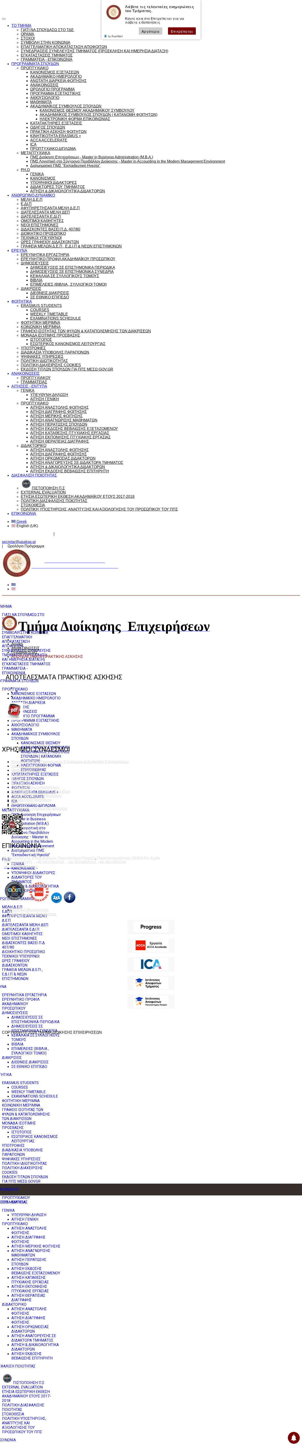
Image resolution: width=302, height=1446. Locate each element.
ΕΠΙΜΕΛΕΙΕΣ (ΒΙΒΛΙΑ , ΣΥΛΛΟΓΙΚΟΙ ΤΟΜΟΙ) (68, 284)
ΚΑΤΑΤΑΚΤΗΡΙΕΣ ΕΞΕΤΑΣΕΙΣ (56, 123)
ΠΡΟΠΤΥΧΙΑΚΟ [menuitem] (15, 689)
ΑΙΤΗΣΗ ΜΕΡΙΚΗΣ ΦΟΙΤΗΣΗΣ (56, 416)
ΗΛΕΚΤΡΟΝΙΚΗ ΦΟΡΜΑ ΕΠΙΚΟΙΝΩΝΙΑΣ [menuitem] (41, 767)
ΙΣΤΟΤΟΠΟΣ (41, 340)
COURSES (39, 310)
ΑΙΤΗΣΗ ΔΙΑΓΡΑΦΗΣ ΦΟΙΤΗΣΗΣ (58, 412)
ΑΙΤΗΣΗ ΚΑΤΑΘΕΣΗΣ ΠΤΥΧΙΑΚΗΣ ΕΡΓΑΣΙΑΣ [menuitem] (30, 1279)
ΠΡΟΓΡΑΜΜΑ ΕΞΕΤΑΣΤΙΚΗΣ (55, 93)
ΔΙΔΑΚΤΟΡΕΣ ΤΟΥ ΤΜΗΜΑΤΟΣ (57, 187)
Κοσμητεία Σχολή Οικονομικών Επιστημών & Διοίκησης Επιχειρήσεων (70, 762)
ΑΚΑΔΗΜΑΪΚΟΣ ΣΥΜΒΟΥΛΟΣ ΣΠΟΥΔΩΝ (65, 106)
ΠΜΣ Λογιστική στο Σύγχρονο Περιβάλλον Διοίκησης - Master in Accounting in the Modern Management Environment (127, 161)
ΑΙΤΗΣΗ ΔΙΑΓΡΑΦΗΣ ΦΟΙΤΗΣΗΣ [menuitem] (28, 1239)
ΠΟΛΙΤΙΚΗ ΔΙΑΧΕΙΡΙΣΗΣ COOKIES (51, 365)
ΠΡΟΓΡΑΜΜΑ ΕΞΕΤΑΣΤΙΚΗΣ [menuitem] (35, 720)
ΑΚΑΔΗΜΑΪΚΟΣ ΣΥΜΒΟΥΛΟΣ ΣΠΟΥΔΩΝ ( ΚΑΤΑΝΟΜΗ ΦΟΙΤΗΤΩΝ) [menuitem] (45, 756)
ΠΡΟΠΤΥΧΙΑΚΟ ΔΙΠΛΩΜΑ (53, 149)
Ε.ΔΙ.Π (26, 204)
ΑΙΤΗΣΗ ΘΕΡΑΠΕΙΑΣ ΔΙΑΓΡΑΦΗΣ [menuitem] (28, 1297)
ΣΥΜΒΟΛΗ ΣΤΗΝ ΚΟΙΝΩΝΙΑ (45, 43)
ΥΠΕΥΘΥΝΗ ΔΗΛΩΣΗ (49, 395)
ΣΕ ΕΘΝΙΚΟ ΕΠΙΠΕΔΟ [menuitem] (29, 1066)
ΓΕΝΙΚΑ (37, 174)
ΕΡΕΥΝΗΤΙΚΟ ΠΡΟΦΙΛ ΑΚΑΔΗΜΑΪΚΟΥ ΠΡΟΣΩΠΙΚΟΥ (68, 259)
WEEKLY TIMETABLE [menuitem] (28, 1092)
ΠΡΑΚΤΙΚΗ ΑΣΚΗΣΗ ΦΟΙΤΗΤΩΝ (58, 132)
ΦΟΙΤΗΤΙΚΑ (21, 301)
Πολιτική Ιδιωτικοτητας (30, 910)
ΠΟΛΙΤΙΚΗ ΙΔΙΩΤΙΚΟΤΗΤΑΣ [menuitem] (24, 1163)
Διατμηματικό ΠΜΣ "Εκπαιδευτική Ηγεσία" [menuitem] (30, 852)
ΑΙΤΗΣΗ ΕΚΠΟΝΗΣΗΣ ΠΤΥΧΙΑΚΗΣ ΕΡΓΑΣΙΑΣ (70, 437)
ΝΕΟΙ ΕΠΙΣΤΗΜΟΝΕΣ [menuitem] (19, 938)
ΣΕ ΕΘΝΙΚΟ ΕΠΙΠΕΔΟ (49, 297)
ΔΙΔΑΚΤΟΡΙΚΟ (33, 446)
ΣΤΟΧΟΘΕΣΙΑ (33, 505)
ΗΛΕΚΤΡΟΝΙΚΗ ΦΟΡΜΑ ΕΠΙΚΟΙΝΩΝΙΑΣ (75, 119)
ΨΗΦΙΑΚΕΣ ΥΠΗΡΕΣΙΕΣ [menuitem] (21, 1159)
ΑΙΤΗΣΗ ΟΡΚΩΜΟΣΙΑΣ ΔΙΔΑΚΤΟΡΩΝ (63, 458)
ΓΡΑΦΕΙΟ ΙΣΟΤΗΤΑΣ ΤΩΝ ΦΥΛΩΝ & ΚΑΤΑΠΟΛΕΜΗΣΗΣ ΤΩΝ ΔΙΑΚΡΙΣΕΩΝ (86, 331)
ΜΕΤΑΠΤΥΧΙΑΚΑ (35, 153)
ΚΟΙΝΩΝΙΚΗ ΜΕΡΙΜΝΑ (41, 327)
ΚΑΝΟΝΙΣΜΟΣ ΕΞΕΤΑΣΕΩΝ (54, 72)
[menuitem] (23, 1382)
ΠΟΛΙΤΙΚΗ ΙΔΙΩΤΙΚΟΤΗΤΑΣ (44, 361)
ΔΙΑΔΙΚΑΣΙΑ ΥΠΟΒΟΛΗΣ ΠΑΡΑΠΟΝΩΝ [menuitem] (22, 1152)
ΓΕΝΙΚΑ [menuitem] (8, 1210)
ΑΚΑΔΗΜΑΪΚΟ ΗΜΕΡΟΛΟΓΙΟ (56, 76)
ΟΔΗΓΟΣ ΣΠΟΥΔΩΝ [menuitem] (27, 779)
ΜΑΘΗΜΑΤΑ (41, 102)
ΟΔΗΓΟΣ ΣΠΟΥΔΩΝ (47, 127)
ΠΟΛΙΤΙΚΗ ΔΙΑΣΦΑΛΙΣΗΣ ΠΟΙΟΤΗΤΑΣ (54, 501)
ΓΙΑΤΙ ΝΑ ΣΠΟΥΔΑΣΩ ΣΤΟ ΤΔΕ (47, 30)
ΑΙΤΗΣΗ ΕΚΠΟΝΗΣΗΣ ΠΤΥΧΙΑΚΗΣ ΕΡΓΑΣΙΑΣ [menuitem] (30, 1288)
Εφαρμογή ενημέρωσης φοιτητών (39, 808)
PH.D (25, 170)
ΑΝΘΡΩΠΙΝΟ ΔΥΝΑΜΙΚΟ (33, 195)
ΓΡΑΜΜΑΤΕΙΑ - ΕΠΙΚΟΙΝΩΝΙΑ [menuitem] (15, 670)
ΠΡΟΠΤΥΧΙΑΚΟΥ (36, 378)
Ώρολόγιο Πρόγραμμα (47, 6)
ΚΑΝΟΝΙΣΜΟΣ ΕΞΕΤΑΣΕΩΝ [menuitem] (33, 693)
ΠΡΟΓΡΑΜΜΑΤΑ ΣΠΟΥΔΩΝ (35, 64)
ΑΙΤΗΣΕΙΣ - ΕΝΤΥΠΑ (29, 386)
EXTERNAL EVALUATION (43, 492)
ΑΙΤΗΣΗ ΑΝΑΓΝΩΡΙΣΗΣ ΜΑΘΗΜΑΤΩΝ (63, 420)
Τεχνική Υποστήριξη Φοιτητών (36, 796)
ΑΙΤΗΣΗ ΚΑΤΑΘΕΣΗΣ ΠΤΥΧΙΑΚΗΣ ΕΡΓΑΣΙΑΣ (69, 433)
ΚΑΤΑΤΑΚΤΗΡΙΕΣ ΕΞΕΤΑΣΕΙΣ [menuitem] (35, 774)
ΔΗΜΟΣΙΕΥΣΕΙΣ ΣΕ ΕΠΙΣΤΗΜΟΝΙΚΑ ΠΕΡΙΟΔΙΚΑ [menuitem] (35, 1019)
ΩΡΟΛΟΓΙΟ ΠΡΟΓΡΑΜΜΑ (52, 89)
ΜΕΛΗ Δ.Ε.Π (31, 200)
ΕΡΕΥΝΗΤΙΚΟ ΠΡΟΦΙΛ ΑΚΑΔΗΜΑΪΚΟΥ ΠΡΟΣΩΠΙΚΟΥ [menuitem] (21, 1004)
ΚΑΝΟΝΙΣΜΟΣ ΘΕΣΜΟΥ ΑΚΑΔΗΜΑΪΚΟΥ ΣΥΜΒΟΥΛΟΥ (87, 110)
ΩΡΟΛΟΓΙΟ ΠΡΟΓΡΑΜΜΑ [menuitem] (33, 716)
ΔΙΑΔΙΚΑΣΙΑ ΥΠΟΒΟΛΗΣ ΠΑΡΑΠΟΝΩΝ (55, 352)
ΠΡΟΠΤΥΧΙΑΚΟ (34, 68)
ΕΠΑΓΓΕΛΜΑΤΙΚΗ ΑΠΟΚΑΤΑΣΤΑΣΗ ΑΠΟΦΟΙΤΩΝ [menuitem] (17, 641)
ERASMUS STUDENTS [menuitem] (20, 1083)
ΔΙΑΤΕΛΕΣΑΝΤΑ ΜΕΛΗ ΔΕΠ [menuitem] (25, 925)
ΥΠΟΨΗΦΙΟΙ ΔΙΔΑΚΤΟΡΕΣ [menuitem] (33, 873)
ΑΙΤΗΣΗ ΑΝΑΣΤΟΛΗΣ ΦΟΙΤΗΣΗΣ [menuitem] (29, 1230)
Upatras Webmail (25, 766)
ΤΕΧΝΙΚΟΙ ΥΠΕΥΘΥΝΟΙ (41, 238)
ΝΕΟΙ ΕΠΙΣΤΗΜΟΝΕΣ (40, 225)
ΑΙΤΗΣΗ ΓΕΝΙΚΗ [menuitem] (24, 1219)
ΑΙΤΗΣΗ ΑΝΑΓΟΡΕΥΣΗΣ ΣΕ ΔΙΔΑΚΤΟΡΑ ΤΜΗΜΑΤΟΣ (76, 463)
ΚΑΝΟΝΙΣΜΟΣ (42, 178)
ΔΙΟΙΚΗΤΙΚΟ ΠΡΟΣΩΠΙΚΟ (43, 233)
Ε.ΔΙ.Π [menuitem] (7, 911)
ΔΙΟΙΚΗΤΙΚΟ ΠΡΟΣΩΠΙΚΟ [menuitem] (23, 952)
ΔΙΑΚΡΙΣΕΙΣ (31, 289)
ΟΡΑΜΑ (27, 34)
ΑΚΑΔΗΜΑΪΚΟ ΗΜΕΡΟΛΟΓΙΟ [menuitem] (36, 698)
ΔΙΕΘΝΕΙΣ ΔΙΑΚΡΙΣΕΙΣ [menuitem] (30, 1062)
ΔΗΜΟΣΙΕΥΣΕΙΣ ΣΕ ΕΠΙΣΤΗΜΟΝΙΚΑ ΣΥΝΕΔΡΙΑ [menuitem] (34, 1028)
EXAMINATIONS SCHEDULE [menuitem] (34, 1096)
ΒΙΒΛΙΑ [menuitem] (17, 1044)
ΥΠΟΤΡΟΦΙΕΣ (33, 348)
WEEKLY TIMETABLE (49, 314)
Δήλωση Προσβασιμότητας (34, 914)
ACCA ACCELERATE (48, 140)
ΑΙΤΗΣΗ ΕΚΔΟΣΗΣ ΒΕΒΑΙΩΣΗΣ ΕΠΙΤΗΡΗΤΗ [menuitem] (32, 1355)
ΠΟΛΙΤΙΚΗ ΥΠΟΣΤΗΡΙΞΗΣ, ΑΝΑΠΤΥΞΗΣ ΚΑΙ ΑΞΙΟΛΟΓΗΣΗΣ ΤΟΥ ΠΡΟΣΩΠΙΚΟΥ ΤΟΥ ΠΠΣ (99, 509)
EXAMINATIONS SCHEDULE (55, 318)
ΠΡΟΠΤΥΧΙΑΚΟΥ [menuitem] (16, 1197)
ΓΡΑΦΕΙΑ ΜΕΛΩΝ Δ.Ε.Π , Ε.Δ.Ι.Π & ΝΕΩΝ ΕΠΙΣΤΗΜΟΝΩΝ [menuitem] (22, 974)
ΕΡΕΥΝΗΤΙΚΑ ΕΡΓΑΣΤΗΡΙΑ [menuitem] (24, 995)
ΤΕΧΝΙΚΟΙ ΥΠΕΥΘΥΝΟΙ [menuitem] (21, 956)
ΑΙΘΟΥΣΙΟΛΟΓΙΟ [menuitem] (25, 725)
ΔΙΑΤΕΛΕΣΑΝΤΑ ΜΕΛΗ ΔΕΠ (45, 212)
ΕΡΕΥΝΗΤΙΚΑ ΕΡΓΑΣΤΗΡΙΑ (45, 255)
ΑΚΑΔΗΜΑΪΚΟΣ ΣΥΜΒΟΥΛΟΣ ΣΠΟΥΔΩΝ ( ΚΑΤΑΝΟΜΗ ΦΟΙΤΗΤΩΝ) (98, 115)
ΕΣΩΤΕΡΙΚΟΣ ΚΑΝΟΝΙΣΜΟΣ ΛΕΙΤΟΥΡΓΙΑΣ (67, 344)
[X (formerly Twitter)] (16, 692)
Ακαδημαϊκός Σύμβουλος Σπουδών (86, 534)
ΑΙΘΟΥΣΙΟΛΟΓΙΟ (44, 98)
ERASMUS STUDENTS (41, 306)
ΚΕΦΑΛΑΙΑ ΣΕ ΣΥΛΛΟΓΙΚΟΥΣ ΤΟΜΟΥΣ (64, 276)
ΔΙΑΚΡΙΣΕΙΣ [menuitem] (12, 1057)
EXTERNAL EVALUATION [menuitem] (22, 1387)
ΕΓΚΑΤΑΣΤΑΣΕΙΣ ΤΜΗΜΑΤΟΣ (47, 55)
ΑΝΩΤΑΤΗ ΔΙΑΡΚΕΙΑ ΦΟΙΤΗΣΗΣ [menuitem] (28, 704)
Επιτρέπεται (182, 31)
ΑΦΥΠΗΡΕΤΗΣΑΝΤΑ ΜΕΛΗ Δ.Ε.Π (50, 208)
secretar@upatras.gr (19, 542)
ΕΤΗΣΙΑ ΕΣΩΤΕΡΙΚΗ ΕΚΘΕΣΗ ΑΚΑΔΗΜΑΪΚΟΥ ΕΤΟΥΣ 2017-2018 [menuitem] (26, 1396)
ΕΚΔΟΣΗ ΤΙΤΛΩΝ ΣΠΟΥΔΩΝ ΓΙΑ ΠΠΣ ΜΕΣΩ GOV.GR (67, 369)
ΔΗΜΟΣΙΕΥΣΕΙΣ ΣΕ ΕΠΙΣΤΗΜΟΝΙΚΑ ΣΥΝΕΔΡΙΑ (72, 272)
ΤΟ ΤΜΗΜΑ (21, 26)
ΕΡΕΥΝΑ (19, 250)
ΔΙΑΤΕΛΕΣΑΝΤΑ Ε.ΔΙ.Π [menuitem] (20, 929)
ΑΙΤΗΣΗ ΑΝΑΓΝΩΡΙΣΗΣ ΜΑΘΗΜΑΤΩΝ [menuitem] (30, 1252)
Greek (21, 522)
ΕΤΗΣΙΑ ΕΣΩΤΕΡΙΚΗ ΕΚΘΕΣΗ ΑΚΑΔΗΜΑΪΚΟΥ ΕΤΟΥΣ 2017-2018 (77, 497)
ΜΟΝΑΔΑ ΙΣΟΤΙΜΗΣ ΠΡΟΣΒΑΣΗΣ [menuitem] (19, 1125)
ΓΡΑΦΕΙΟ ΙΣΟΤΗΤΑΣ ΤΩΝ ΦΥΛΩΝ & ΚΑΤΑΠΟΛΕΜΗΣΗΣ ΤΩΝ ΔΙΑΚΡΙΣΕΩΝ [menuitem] (26, 1114)
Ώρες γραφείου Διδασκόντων (27, 534)
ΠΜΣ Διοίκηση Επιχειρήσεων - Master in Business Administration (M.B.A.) (91, 157)
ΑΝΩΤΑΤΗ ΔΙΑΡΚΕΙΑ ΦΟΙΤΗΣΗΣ (58, 81)
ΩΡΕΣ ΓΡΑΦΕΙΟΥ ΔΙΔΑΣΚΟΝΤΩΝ (50, 242)
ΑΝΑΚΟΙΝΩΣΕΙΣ (44, 85)
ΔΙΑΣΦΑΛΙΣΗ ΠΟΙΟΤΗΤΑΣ (34, 475)
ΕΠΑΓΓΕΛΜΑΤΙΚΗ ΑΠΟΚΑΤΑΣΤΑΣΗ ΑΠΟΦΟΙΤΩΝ (64, 47)
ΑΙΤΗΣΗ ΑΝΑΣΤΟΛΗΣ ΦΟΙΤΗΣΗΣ (59, 407)
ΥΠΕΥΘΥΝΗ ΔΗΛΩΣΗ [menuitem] (28, 1215)
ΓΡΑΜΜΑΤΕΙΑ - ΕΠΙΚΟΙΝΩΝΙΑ (46, 60)
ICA (33, 144)
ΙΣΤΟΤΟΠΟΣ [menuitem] (21, 1132)
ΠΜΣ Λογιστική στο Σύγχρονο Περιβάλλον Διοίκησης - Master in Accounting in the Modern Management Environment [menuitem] (32, 837)
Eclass (17, 779)
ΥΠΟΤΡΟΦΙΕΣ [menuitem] (13, 1145)
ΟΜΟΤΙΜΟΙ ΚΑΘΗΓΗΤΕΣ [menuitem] (22, 934)
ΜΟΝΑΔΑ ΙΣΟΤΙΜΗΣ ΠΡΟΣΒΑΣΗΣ (50, 335)
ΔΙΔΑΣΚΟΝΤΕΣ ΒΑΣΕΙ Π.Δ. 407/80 (50, 229)
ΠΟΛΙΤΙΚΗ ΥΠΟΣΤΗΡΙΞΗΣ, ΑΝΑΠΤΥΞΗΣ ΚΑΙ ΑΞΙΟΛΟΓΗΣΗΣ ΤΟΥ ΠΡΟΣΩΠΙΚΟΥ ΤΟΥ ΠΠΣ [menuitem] (24, 1425)
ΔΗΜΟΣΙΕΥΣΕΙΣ (35, 263)
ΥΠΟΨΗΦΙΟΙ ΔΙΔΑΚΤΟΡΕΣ (53, 183)
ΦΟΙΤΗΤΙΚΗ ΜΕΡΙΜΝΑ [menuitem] (21, 1101)
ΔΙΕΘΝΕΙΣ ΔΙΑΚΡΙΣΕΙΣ (49, 293)
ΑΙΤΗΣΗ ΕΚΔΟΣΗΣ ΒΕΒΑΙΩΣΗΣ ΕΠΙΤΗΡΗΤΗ (69, 471)
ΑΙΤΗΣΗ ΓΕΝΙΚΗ (44, 399)
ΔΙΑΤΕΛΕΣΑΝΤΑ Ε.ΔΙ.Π (41, 217)
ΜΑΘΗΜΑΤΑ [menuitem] (21, 729)
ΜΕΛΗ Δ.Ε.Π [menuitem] (12, 907)
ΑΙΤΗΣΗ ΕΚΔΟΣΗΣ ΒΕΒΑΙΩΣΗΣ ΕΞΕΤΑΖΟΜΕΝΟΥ (74, 429)
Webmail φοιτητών (26, 770)
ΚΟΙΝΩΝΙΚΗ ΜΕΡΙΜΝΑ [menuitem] (21, 1105)
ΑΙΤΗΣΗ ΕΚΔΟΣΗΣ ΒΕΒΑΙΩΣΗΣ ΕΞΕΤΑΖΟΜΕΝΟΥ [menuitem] (35, 1270)
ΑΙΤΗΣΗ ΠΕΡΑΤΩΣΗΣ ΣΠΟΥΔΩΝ (58, 424)
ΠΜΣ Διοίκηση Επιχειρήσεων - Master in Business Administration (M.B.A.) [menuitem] (36, 819)
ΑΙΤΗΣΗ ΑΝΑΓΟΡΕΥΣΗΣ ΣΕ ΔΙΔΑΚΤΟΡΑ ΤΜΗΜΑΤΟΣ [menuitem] (33, 1338)
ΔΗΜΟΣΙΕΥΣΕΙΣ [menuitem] (15, 1013)
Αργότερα (150, 31)
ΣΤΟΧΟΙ (28, 38)
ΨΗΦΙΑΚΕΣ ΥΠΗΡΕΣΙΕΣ (42, 357)
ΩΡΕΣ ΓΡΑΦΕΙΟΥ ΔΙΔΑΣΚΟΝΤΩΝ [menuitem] (15, 962)
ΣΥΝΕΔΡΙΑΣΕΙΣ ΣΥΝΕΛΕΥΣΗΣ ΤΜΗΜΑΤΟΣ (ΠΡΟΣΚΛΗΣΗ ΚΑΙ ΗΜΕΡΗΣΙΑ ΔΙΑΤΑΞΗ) (94, 51)
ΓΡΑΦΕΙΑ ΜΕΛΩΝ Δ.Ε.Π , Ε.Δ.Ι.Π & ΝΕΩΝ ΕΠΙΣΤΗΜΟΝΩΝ (71, 246)
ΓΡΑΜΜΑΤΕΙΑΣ (34, 382)
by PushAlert (115, 36)
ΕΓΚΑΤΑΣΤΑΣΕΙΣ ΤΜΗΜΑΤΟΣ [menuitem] (26, 664)
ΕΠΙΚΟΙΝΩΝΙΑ (23, 514)
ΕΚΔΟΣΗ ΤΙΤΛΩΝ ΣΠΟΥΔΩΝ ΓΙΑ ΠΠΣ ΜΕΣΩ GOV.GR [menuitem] (25, 1179)
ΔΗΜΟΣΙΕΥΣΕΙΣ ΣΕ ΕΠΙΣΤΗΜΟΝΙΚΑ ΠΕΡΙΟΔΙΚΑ (72, 267)
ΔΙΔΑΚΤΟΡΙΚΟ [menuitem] (14, 1304)
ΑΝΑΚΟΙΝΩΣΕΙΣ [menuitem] (24, 711)
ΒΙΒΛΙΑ (36, 280)
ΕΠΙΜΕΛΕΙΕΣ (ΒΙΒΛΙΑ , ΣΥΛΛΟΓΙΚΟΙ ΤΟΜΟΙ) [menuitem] (30, 1050)
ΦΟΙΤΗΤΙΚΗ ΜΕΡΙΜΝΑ (40, 323)
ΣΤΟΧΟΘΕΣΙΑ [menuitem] (13, 1414)
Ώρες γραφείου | (15, 6)
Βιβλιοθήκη (20, 783)
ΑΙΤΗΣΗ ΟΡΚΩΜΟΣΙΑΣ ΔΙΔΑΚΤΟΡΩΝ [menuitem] (30, 1329)
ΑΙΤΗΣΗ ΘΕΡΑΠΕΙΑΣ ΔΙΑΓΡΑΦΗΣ (59, 441)
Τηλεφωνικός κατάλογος (31, 800)
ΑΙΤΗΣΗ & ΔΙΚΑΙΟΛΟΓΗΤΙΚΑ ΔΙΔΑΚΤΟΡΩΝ (67, 191)
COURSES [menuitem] (19, 1087)
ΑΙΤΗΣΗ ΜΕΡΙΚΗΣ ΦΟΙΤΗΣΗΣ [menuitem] (35, 1246)
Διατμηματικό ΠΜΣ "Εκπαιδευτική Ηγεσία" (65, 166)
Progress (18, 775)
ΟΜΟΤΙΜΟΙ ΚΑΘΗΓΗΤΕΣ (42, 221)
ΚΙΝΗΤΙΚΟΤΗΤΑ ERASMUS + (55, 136)
